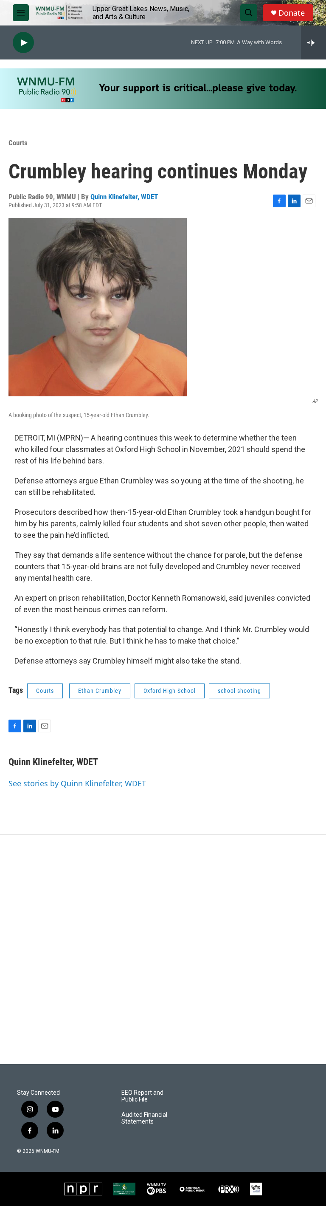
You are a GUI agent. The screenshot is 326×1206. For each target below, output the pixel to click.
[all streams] (313, 42)
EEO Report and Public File (142, 1096)
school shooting (239, 690)
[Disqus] (163, 949)
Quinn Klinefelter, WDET (124, 196)
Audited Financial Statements (144, 1118)
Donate (291, 12)
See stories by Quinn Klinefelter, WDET (77, 783)
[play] (23, 43)
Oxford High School (169, 690)
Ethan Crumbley (99, 690)
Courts (18, 142)
